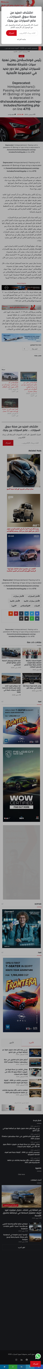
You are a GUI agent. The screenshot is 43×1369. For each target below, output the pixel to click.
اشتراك (11, 33)
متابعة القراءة (21, 39)
